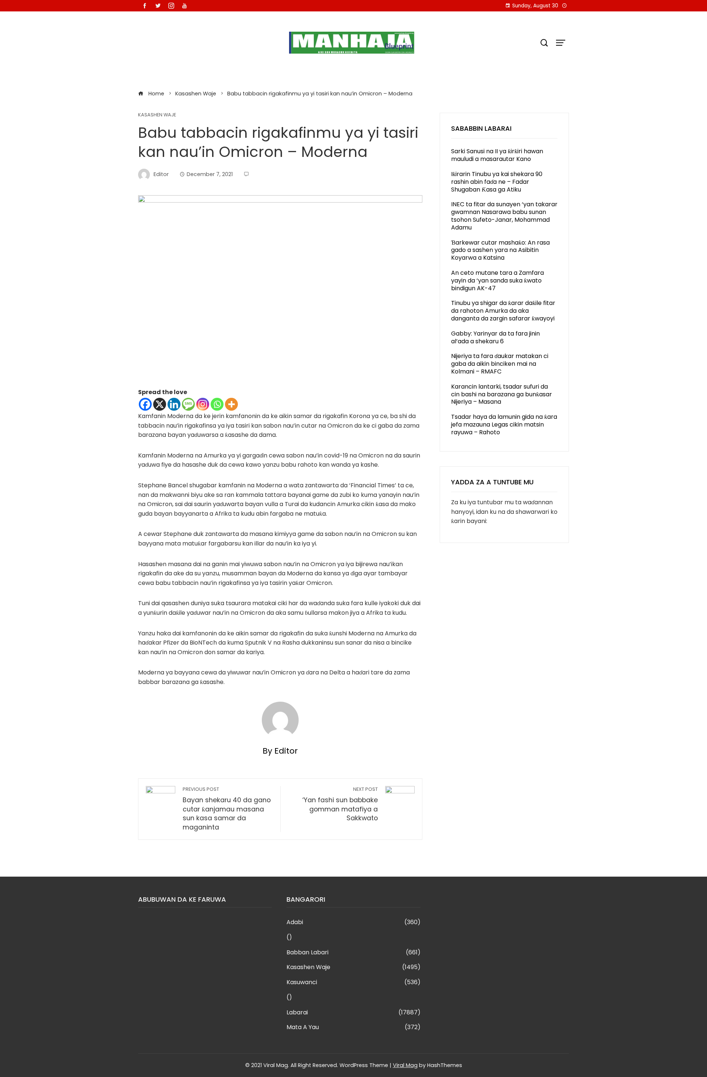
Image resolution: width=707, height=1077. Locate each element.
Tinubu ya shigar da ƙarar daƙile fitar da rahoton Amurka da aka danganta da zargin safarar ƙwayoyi (503, 311)
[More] (231, 404)
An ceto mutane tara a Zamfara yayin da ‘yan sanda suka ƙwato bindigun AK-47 (497, 280)
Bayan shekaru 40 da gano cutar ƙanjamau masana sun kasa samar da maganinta (227, 809)
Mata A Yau (353, 1027)
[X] (159, 404)
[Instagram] (202, 404)
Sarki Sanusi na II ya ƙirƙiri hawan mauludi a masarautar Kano (497, 155)
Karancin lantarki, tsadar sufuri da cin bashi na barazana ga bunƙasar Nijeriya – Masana (501, 394)
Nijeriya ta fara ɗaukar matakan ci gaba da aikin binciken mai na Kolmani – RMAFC (499, 364)
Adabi (353, 922)
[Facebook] (145, 404)
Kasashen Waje (157, 115)
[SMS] (188, 404)
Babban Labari (353, 953)
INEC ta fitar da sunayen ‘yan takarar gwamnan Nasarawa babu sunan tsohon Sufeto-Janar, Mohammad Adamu (504, 215)
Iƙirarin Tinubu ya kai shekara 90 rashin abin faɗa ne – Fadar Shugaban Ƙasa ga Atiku (496, 182)
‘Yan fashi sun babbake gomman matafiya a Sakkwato (340, 804)
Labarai (353, 1013)
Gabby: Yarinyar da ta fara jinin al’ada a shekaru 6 (495, 337)
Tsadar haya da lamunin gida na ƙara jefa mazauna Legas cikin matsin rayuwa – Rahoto (504, 424)
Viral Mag (405, 1065)
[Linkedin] (174, 404)
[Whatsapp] (217, 404)
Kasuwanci (353, 982)
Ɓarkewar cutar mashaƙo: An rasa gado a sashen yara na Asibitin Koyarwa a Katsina (500, 250)
